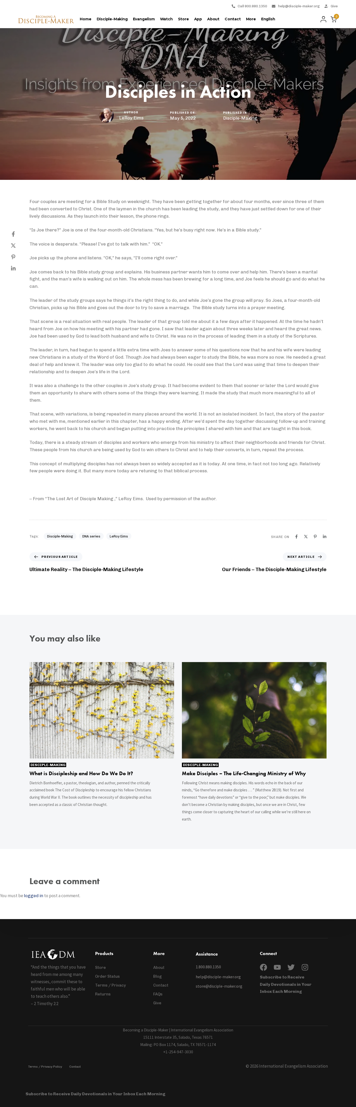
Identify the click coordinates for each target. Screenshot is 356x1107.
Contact (233, 19)
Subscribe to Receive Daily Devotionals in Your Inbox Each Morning (285, 984)
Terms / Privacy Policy (45, 1066)
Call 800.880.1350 (252, 6)
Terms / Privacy (110, 985)
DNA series (91, 536)
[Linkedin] (18, 268)
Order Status (107, 976)
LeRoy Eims (131, 117)
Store (183, 19)
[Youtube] (277, 967)
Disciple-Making (112, 19)
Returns (103, 994)
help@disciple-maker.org (299, 6)
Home (85, 19)
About (213, 19)
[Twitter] (291, 967)
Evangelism (144, 19)
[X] (18, 245)
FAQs (158, 994)
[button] (322, 19)
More (251, 19)
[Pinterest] (18, 257)
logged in (33, 895)
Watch (166, 19)
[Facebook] (18, 234)
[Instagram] (305, 967)
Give (334, 6)
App (198, 19)
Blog (157, 976)
